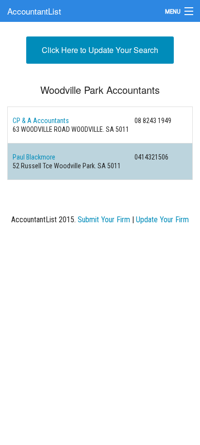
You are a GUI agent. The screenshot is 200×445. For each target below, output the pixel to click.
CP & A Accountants (41, 121)
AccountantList (34, 11)
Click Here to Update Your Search (100, 49)
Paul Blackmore (34, 157)
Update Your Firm (162, 219)
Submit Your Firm (104, 219)
